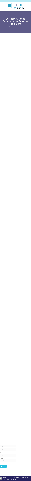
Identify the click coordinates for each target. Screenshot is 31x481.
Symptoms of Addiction (10, 293)
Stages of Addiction (8, 201)
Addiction (4, 62)
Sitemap (14, 479)
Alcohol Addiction (6, 341)
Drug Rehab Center (6, 249)
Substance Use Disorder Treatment (10, 110)
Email (1, 458)
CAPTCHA (2, 464)
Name (1, 443)
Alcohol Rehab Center (7, 156)
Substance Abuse (14, 62)
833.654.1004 (15, 1)
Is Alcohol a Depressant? (10, 154)
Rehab (8, 62)
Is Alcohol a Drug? (8, 339)
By (8, 66)
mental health (10, 108)
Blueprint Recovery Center (9, 477)
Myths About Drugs (8, 247)
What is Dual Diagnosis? (10, 106)
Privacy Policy (8, 479)
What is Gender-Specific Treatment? (14, 60)
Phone (1, 452)
